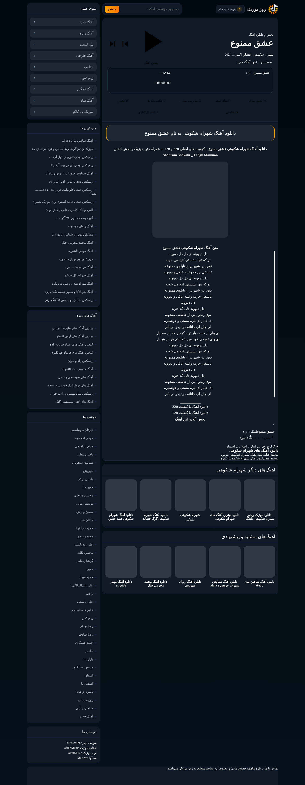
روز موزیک (256, 9)
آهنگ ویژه (86, 33)
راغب (89, 593)
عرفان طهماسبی (81, 430)
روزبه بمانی (85, 700)
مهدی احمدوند (84, 438)
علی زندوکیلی (84, 544)
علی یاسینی (85, 601)
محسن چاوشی (83, 495)
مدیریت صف (190, 100)
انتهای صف (223, 100)
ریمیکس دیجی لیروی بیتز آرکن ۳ (72, 165)
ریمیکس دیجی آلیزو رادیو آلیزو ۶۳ (71, 181)
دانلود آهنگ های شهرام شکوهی (253, 450)
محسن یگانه (85, 552)
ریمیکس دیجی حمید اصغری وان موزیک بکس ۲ (62, 201)
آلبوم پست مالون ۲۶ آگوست (74, 218)
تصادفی (232, 112)
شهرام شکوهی (263, 54)
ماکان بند (87, 520)
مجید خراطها (84, 528)
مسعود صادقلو (83, 667)
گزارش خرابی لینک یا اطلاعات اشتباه (250, 446)
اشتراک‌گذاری (148, 112)
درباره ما (258, 768)
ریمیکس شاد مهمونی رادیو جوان (71, 393)
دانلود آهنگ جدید (247, 62)
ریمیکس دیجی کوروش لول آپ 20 (71, 157)
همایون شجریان (82, 462)
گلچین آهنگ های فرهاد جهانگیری (72, 352)
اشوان (89, 675)
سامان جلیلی (84, 708)
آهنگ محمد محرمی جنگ (77, 242)
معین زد (88, 487)
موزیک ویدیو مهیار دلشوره (76, 259)
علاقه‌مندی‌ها (156, 100)
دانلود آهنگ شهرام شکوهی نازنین (243, 454)
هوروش (88, 470)
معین (90, 569)
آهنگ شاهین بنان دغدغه (77, 140)
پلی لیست (86, 44)
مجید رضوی (85, 536)
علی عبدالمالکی (82, 585)
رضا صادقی (85, 634)
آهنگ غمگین (85, 89)
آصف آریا (87, 683)
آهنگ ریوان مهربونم (80, 226)
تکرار (123, 100)
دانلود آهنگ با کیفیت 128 (190, 413)
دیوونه (173, 254)
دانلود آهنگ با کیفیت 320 (190, 407)
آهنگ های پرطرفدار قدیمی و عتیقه (70, 385)
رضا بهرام (86, 626)
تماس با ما (271, 768)
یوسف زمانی (84, 503)
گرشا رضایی (85, 561)
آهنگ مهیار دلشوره (80, 251)
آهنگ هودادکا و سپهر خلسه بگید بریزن (68, 291)
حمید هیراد (86, 577)
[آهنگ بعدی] (112, 44)
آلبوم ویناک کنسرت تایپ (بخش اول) (69, 210)
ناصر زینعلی (85, 454)
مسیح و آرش (84, 511)
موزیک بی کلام (83, 111)
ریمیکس (87, 78)
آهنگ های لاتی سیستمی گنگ (74, 401)
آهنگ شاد (87, 100)
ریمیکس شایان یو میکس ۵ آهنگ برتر (69, 300)
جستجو (112, 9)
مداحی (88, 67)
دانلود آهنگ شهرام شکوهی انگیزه (243, 458)
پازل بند (88, 659)
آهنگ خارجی (84, 55)
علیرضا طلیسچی (82, 610)
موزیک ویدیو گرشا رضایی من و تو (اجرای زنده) (62, 148)
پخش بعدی (257, 100)
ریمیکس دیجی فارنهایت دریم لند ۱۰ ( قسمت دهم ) (66, 191)
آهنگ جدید (86, 22)
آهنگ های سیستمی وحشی (75, 377)
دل (180, 345)
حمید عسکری (84, 642)
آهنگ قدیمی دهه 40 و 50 (77, 369)
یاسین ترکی (85, 479)
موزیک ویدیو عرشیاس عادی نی (72, 234)
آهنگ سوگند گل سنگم (78, 275)
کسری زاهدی (84, 691)
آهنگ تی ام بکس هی (79, 267)
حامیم (89, 651)
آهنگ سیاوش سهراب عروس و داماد (69, 173)
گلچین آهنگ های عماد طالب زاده (71, 344)
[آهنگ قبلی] (125, 44)
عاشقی (181, 315)
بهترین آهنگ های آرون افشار (74, 336)
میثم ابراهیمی (84, 446)
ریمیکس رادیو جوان (80, 360)
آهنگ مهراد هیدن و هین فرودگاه (72, 283)
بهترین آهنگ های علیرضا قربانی (72, 328)
